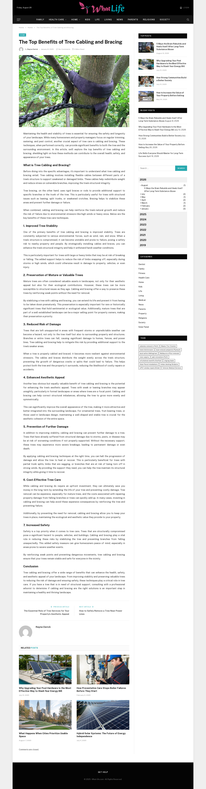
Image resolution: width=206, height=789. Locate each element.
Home (74, 19)
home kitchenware (146, 350)
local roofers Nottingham (148, 353)
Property (142, 313)
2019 (143, 245)
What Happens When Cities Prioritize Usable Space (43, 735)
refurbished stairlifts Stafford (150, 360)
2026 (143, 179)
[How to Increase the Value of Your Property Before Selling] (146, 96)
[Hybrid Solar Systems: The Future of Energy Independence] (103, 715)
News (120, 19)
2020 (143, 240)
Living (108, 19)
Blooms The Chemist (168, 346)
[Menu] (18, 20)
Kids (87, 19)
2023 (143, 224)
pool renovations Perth (160, 357)
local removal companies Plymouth (168, 350)
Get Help (103, 772)
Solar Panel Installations (149, 364)
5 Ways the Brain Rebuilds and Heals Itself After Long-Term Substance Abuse (171, 46)
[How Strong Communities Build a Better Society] (146, 81)
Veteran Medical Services (172, 368)
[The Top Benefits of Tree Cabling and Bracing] (74, 91)
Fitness (141, 273)
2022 (143, 229)
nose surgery (144, 357)
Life (97, 19)
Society (165, 19)
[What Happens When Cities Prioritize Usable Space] (45, 715)
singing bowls (169, 360)
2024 (143, 219)
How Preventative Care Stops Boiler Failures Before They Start (101, 690)
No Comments (64, 49)
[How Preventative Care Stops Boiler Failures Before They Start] (103, 669)
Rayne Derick (32, 49)
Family (40, 19)
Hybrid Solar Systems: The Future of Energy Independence (101, 735)
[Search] (187, 20)
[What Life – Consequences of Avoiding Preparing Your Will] (103, 7)
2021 (143, 235)
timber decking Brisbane (169, 364)
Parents (133, 19)
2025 (143, 214)
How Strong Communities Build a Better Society (171, 79)
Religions (149, 19)
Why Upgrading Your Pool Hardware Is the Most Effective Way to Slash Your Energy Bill (45, 690)
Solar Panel (143, 327)
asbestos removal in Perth (149, 346)
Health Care (56, 19)
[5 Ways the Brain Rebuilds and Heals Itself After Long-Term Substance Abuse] (146, 47)
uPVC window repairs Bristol (150, 368)
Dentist (141, 264)
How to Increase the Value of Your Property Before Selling (170, 94)
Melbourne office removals (169, 353)
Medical (142, 300)
